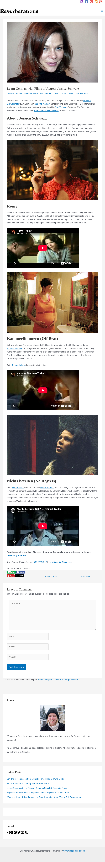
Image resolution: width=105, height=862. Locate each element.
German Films (31, 93)
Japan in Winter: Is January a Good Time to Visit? (29, 783)
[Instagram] (81, 1)
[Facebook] (86, 1)
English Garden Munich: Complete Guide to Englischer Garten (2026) (38, 793)
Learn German (45, 93)
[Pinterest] (91, 1)
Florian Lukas (18, 365)
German (84, 93)
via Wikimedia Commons (60, 562)
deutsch (71, 93)
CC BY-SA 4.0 (40, 562)
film (77, 93)
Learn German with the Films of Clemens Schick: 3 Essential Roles (37, 788)
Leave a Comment (15, 93)
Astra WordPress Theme (74, 851)
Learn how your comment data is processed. (58, 679)
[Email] (100, 1)
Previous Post (49, 577)
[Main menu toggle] (102, 11)
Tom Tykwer (60, 107)
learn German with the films (46, 111)
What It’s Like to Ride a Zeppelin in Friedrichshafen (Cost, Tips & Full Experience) (44, 797)
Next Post (86, 577)
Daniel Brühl (18, 487)
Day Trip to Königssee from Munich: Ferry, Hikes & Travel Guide (35, 779)
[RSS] (96, 1)
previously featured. (16, 555)
